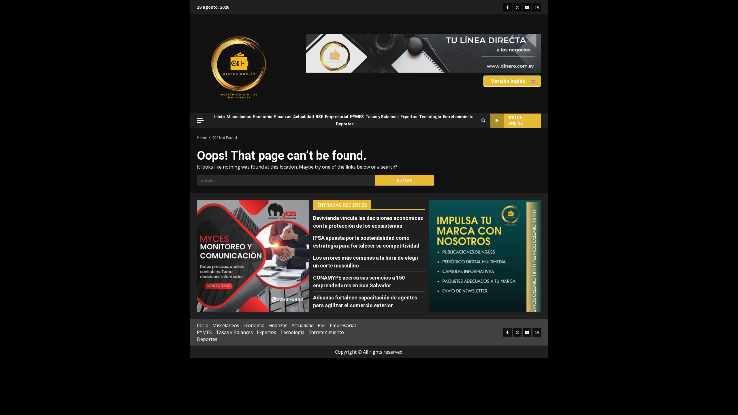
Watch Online (515, 120)
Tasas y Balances (382, 116)
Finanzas (282, 116)
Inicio (219, 116)
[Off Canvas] (200, 120)
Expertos (408, 116)
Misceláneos (239, 116)
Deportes (345, 124)
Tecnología (430, 116)
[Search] (483, 120)
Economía (262, 116)
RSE (319, 116)
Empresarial (336, 116)
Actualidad (303, 116)
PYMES (357, 116)
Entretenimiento (458, 116)
